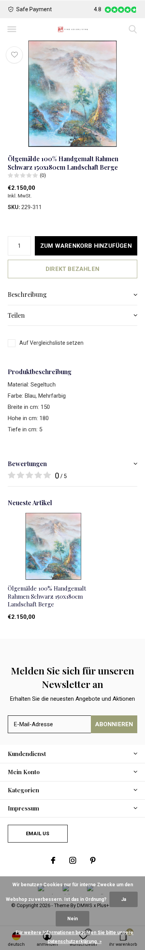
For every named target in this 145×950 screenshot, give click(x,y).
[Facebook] (53, 860)
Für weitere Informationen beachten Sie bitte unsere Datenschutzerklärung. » (74, 937)
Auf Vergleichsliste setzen (51, 343)
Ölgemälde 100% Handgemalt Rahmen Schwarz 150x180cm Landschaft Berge (47, 596)
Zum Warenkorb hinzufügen (86, 245)
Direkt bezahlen (72, 269)
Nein (72, 918)
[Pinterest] (93, 860)
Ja (123, 899)
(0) (43, 175)
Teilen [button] (16, 315)
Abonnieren (114, 724)
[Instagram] (72, 860)
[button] (11, 29)
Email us (37, 833)
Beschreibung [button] (27, 294)
